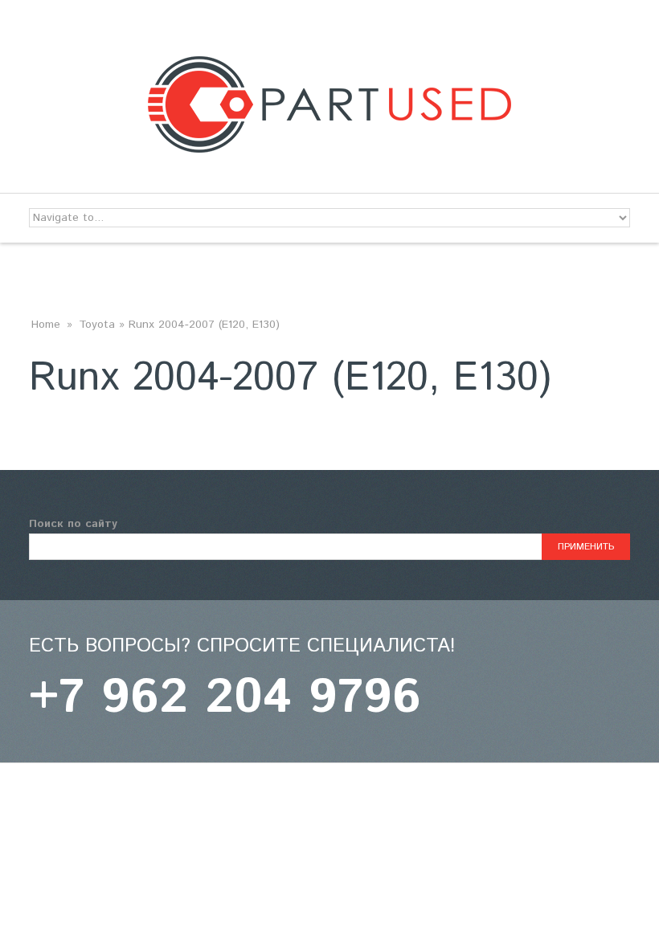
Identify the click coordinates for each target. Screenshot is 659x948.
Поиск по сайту (73, 524)
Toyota (97, 325)
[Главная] (329, 66)
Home (45, 325)
